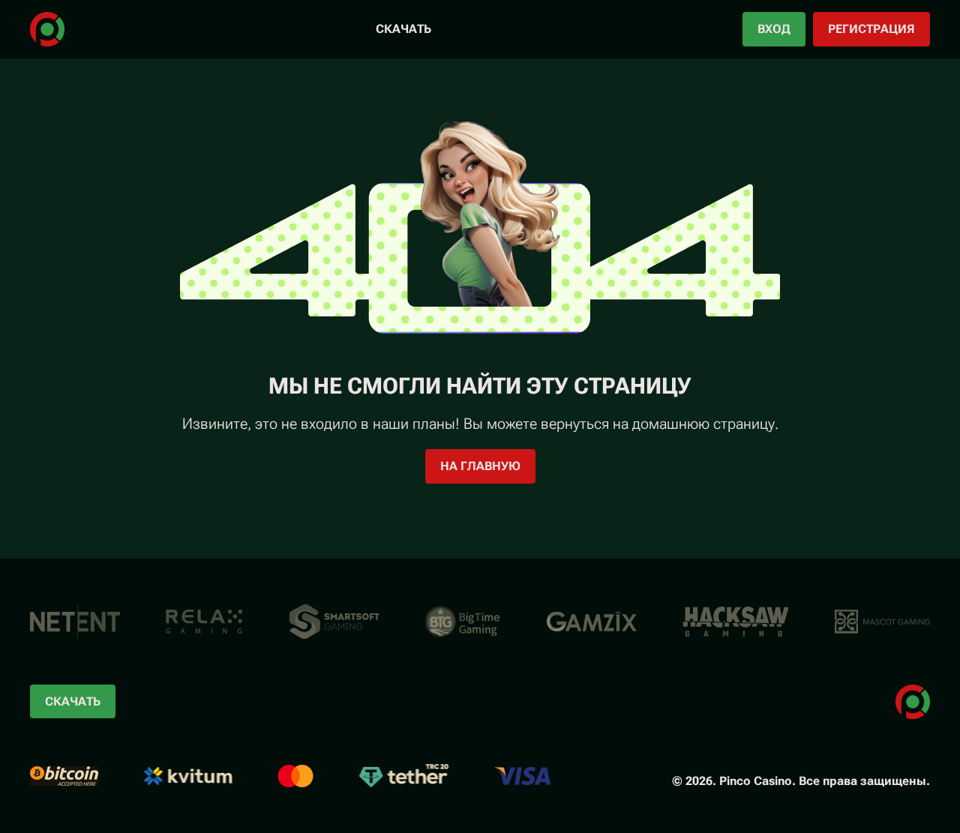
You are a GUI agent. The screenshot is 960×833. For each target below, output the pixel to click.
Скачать (403, 29)
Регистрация (871, 29)
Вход (774, 29)
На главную (480, 466)
